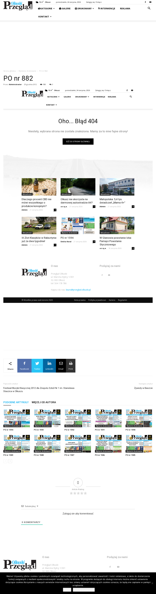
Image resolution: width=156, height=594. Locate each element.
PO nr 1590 (130, 430)
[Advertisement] (78, 43)
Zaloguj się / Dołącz (94, 2)
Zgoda (67, 590)
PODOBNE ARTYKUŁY (16, 402)
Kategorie (46, 8)
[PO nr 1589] (16, 443)
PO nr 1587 (69, 455)
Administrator (15, 84)
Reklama (124, 8)
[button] (149, 8)
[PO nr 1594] (16, 417)
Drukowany (84, 8)
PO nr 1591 (100, 430)
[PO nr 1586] (108, 443)
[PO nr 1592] (78, 417)
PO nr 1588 (39, 455)
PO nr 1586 (100, 455)
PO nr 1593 (39, 430)
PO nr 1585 (130, 455)
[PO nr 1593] (47, 417)
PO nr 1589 (8, 455)
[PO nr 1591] (108, 417)
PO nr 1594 (8, 430)
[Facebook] (145, 2)
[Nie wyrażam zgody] (152, 583)
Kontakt (43, 16)
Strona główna (9, 71)
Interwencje (107, 8)
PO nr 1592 (69, 430)
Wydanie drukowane (27, 71)
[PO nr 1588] (47, 443)
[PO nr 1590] (139, 417)
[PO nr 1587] (78, 443)
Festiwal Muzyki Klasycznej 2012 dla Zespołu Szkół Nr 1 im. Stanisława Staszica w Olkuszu (38, 390)
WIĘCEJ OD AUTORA (44, 402)
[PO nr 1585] (139, 443)
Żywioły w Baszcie (143, 388)
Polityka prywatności (84, 590)
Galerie (66, 8)
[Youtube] (150, 2)
